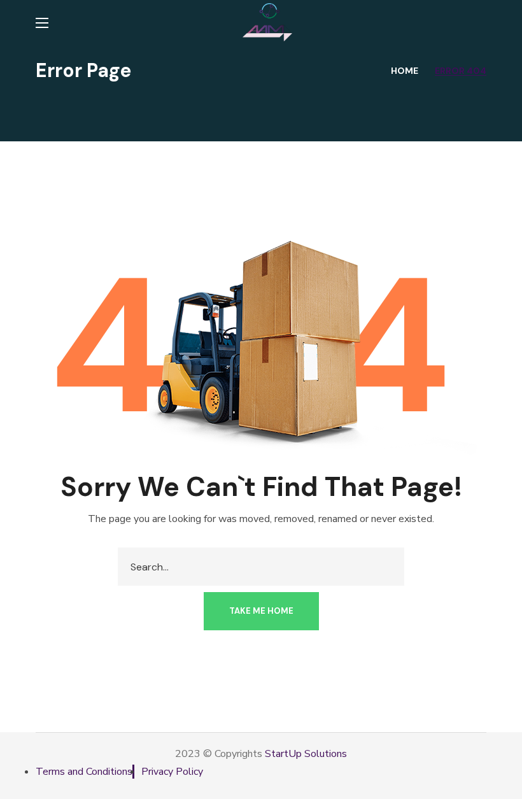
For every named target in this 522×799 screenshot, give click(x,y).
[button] (261, 611)
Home (404, 70)
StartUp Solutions (306, 754)
